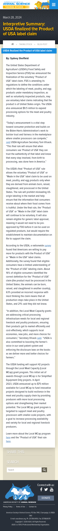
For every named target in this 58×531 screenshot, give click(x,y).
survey (48, 245)
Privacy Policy (7, 507)
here (8, 437)
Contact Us (33, 507)
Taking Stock (25, 44)
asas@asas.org (20, 518)
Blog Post (42, 44)
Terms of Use (20, 507)
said (8, 142)
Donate (46, 498)
